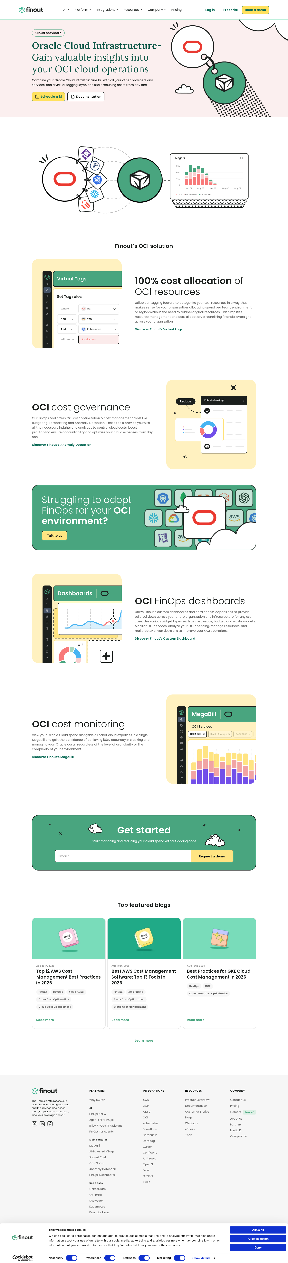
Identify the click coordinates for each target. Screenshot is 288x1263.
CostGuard (96, 1163)
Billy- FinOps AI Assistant (105, 1125)
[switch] (109, 1258)
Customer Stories (197, 1111)
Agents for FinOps (101, 1120)
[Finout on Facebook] (50, 1123)
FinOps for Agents (101, 1131)
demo (255, 10)
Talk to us (54, 535)
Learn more (144, 1040)
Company (155, 9)
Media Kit (236, 1130)
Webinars (191, 1123)
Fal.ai (146, 1170)
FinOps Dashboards (102, 1175)
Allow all (258, 1230)
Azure (146, 1111)
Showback (96, 1200)
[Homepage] (31, 10)
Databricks (150, 1135)
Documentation (88, 96)
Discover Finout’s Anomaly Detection (61, 444)
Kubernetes (97, 1206)
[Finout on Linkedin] (42, 1123)
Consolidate (97, 1189)
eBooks (190, 1129)
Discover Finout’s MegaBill (53, 757)
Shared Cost (97, 1157)
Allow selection (258, 1238)
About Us (236, 1118)
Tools (188, 1135)
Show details (201, 1258)
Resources (131, 9)
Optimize (95, 1195)
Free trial (230, 10)
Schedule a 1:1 (51, 96)
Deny (258, 1247)
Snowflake (150, 1129)
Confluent (150, 1152)
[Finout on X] (34, 1123)
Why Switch (97, 1100)
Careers (242, 1112)
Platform (81, 9)
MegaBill (94, 1145)
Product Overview (197, 1100)
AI (64, 9)
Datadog (149, 1141)
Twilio (146, 1182)
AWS (146, 1100)
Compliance (238, 1136)
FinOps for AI (97, 1114)
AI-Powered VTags (101, 1151)
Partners (236, 1124)
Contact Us (238, 1100)
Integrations (105, 9)
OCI (145, 1117)
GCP (146, 1105)
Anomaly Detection (102, 1169)
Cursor (147, 1147)
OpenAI (148, 1164)
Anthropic (149, 1158)
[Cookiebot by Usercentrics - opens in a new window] (22, 1258)
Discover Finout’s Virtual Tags (159, 329)
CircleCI (148, 1176)
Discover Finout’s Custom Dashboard (165, 638)
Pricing (176, 9)
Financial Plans (99, 1212)
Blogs (188, 1117)
